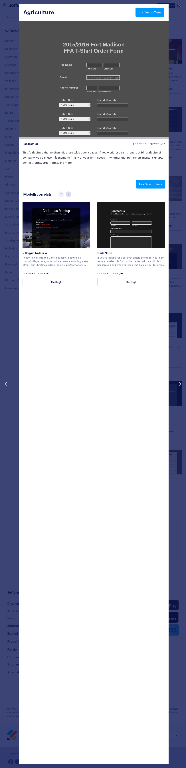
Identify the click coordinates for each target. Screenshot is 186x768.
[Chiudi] (179, 5)
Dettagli (56, 282)
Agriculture (38, 12)
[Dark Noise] (131, 225)
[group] (56, 244)
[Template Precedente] (6, 384)
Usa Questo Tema (149, 12)
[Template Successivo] (180, 384)
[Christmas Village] (56, 225)
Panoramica (31, 143)
